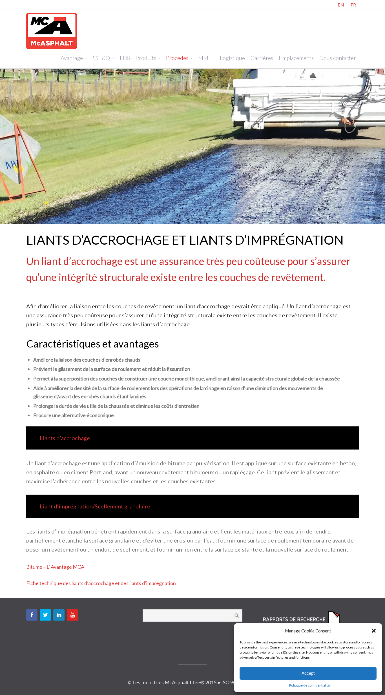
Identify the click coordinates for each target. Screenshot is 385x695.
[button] (374, 631)
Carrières (262, 57)
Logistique (232, 57)
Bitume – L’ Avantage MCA (55, 567)
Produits (146, 57)
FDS (125, 57)
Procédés (177, 57)
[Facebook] (31, 615)
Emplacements (296, 57)
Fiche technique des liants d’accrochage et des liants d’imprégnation (101, 583)
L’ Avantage (69, 57)
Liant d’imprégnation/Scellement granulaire (95, 506)
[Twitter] (45, 615)
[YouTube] (72, 615)
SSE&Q (101, 57)
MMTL (206, 57)
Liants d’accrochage (65, 438)
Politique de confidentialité (309, 685)
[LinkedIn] (59, 615)
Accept (308, 673)
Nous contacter (337, 57)
